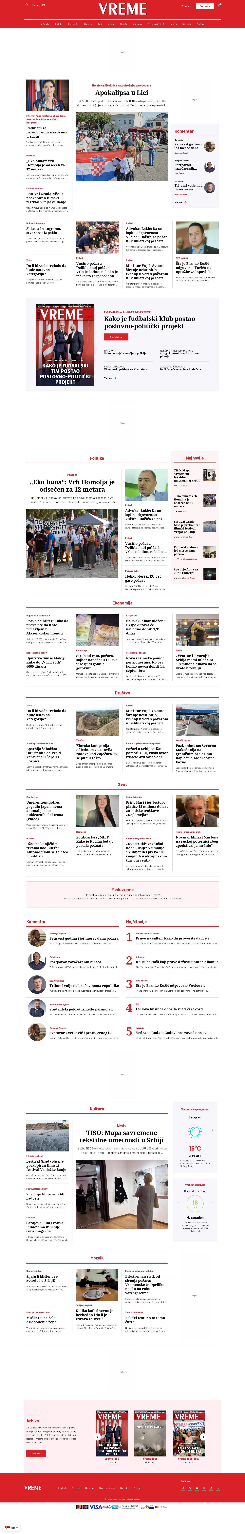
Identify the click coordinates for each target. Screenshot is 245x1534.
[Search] (26, 5)
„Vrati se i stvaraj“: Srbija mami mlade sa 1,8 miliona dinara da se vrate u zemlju (196, 662)
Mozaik (123, 24)
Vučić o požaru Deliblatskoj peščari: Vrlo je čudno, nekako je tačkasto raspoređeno (97, 270)
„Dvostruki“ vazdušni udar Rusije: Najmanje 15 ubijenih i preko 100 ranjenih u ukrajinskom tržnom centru (146, 852)
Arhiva (174, 24)
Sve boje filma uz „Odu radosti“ (186, 571)
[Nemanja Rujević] (209, 151)
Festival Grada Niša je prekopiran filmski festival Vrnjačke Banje (46, 198)
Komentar (137, 24)
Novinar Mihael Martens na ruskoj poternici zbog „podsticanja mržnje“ (197, 841)
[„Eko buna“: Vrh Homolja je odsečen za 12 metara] (72, 543)
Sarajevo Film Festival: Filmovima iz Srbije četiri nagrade (46, 1227)
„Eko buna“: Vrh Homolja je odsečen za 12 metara (45, 165)
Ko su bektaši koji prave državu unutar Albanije (177, 962)
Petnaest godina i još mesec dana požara (188, 146)
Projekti (137, 1488)
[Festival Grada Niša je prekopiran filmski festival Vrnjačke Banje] (209, 526)
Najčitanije (136, 921)
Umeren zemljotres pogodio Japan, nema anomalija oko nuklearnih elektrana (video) (44, 811)
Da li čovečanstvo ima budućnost (181, 369)
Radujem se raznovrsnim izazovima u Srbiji (46, 132)
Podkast (201, 24)
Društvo (88, 24)
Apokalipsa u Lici (121, 92)
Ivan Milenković (181, 194)
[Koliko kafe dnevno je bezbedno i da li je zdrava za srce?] (97, 1285)
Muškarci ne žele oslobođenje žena (41, 1320)
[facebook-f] (183, 1488)
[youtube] (197, 1488)
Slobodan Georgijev (59, 1004)
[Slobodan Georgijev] (37, 1008)
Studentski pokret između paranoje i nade (81, 1009)
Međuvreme (93, 898)
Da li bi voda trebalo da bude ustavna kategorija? (46, 270)
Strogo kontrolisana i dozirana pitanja (179, 355)
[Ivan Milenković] (209, 192)
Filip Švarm (179, 173)
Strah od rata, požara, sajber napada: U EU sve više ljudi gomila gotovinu (96, 662)
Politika (59, 24)
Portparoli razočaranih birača (184, 167)
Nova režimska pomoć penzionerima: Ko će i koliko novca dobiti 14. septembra (145, 664)
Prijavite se (186, 6)
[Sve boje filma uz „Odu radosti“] (209, 574)
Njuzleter (186, 24)
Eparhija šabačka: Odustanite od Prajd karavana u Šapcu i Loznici (43, 755)
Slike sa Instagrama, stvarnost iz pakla (43, 231)
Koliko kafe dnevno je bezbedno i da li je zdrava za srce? (94, 1315)
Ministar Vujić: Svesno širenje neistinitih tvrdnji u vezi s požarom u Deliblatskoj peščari (147, 272)
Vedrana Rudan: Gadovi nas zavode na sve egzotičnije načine (172, 1033)
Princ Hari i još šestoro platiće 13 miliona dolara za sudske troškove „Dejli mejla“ (147, 809)
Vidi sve (178, 202)
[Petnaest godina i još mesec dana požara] (209, 552)
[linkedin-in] (218, 1488)
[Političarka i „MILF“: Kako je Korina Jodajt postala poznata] (97, 811)
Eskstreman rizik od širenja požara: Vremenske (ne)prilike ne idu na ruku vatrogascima (144, 1285)
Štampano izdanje (156, 24)
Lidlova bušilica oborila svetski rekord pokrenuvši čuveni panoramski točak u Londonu (169, 1009)
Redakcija (62, 1488)
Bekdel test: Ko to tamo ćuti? (145, 1320)
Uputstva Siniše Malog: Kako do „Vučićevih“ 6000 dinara (45, 662)
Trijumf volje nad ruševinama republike (188, 187)
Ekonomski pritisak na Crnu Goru (126, 369)
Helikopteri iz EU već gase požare (143, 578)
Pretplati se (116, 337)
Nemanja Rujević (181, 153)
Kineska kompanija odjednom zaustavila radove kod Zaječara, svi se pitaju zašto (97, 752)
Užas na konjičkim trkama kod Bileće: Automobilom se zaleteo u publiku (47, 850)
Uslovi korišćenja (107, 1488)
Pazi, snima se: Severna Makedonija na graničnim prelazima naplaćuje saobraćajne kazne (196, 754)
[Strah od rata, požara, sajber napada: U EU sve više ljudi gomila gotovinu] (97, 630)
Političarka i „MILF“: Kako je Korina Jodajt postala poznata (94, 841)
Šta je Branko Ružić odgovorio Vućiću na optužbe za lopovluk (193, 268)
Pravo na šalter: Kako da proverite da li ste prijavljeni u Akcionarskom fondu (47, 627)
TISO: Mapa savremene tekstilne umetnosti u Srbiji (187, 475)
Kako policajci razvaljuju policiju (125, 353)
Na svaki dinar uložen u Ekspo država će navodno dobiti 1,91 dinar (146, 627)
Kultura (111, 24)
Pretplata (205, 6)
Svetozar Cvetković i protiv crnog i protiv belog (79, 1033)
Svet (100, 24)
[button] (177, 1129)
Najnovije (44, 24)
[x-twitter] (190, 1488)
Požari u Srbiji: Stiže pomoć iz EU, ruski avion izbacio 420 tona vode (147, 753)
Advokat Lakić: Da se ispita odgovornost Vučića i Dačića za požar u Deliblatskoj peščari (146, 235)
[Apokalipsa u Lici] (122, 146)
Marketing (90, 1488)
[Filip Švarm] (209, 171)
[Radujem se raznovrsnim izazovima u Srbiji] (47, 95)
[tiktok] (211, 1488)
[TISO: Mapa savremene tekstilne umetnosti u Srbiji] (209, 475)
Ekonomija (73, 24)
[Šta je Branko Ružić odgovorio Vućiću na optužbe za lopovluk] (197, 238)
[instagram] (204, 1488)
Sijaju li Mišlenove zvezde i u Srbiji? (42, 1279)
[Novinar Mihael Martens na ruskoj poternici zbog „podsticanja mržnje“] (197, 811)
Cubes (137, 1499)
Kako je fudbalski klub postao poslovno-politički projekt (149, 322)
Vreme (113, 1499)
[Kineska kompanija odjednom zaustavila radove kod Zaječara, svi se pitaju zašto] (97, 720)
